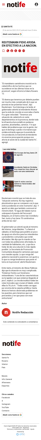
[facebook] (11, 50)
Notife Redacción (22, 312)
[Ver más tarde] (3, 50)
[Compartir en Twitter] (15, 50)
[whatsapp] (8, 50)
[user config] (36, 4)
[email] (19, 50)
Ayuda (32, 429)
